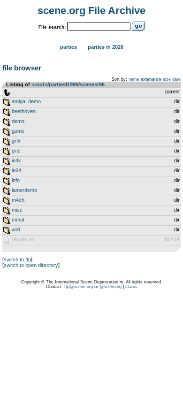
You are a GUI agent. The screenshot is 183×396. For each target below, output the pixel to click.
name (134, 79)
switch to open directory (31, 265)
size (167, 79)
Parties (68, 47)
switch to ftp (17, 259)
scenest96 (92, 84)
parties (57, 84)
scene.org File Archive (91, 10)
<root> (39, 84)
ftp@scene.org (78, 286)
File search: (52, 27)
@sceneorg (110, 286)
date (176, 79)
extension (151, 79)
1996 (72, 84)
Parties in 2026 (105, 47)
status (131, 286)
